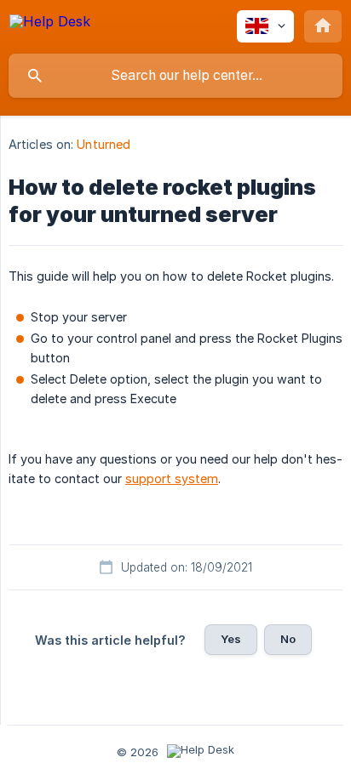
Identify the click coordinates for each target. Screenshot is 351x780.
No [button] (288, 639)
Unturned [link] (103, 144)
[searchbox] (175, 76)
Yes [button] (231, 639)
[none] (49, 24)
